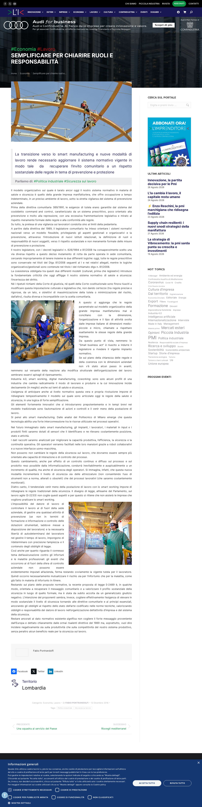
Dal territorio (158, 294)
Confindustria (127, 12)
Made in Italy (155, 323)
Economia (78, 12)
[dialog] (101, 783)
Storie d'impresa (169, 353)
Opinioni (153, 333)
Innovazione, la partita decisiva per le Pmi (165, 182)
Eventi (144, 12)
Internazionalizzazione (162, 320)
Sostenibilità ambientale (178, 350)
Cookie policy (99, 784)
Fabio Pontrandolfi (43, 650)
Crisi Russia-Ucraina (156, 286)
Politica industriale (65, 708)
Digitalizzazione (176, 294)
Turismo (172, 357)
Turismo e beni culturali (158, 360)
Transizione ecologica (157, 357)
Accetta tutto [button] (147, 783)
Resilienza (153, 342)
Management (171, 323)
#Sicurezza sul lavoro (80, 181)
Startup (152, 353)
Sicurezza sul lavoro (83, 708)
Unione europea (158, 363)
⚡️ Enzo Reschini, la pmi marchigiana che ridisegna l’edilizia (168, 209)
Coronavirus (156, 282)
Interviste (183, 320)
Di (76, 702)
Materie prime (154, 328)
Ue (171, 360)
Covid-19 (169, 283)
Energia (182, 297)
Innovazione (34, 12)
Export (153, 301)
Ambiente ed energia (170, 275)
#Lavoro (46, 49)
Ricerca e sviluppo (162, 346)
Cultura (108, 12)
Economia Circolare (156, 298)
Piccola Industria (175, 332)
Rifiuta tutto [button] (177, 783)
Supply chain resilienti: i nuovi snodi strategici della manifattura (168, 226)
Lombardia (34, 688)
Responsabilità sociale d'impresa (173, 342)
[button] (68, 803)
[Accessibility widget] (5, 795)
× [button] (198, 763)
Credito (178, 282)
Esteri (50, 12)
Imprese (63, 12)
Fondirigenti (172, 302)
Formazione (158, 305)
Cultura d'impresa (161, 289)
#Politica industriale (48, 181)
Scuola (180, 346)
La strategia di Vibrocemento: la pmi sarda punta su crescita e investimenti (169, 245)
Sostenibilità (156, 349)
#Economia (23, 49)
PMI (152, 337)
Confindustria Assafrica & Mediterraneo (165, 279)
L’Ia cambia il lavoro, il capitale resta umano (164, 195)
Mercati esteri (172, 328)
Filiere (163, 301)
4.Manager (152, 276)
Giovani (173, 306)
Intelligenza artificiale (161, 316)
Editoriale (171, 297)
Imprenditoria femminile (159, 310)
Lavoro (94, 12)
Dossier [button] (155, 12)
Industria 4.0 (155, 313)
